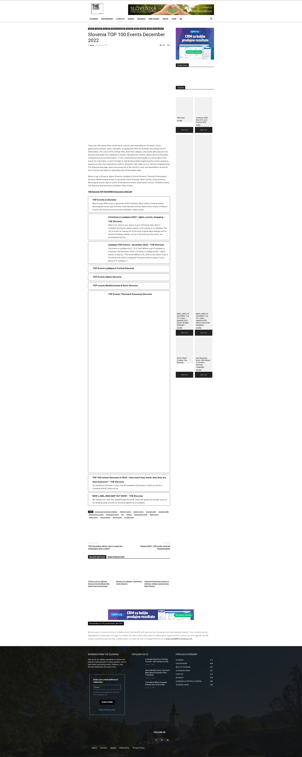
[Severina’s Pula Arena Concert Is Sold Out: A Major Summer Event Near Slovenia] (157, 571)
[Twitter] (95, 50)
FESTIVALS (129, 29)
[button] (211, 19)
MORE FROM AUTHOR (116, 557)
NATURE (142, 29)
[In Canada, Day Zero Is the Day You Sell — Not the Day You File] (137, 662)
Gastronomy (107, 19)
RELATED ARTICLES (97, 557)
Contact (103, 748)
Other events (93, 517)
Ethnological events (112, 514)
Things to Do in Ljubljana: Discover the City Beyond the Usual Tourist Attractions (98, 584)
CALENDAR (105, 25)
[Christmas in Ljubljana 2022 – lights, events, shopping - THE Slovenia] (129, 227)
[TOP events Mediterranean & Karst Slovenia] (129, 285)
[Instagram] (162, 740)
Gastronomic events (140, 514)
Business (141, 19)
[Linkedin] (167, 740)
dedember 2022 (163, 512)
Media (113, 748)
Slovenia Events (105, 517)
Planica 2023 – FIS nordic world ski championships (155, 547)
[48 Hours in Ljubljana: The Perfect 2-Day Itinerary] (129, 571)
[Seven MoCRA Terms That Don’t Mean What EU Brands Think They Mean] (137, 673)
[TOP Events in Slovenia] (129, 204)
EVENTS (96, 25)
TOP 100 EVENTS (158, 29)
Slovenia (94, 19)
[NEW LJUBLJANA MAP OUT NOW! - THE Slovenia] (129, 499)
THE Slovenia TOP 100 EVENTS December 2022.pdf (110, 192)
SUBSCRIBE (107, 702)
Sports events (117, 517)
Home (90, 25)
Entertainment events (96, 514)
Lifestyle (120, 19)
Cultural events (138, 512)
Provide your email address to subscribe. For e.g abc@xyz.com (106, 693)
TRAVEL (165, 19)
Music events (154, 514)
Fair (122, 514)
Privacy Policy (139, 748)
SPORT (149, 29)
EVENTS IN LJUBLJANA (117, 29)
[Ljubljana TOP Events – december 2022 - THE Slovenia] (129, 252)
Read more (184, 375)
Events (131, 19)
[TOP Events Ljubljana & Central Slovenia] (129, 268)
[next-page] (93, 590)
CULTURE (106, 29)
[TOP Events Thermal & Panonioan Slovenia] (129, 382)
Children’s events (125, 512)
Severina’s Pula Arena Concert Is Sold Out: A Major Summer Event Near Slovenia (156, 584)
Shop (174, 19)
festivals (129, 514)
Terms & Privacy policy (107, 709)
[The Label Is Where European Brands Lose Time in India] (137, 685)
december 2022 (151, 512)
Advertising (124, 748)
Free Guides (154, 19)
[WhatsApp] (106, 50)
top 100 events (129, 517)
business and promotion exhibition (106, 512)
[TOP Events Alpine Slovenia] (129, 277)
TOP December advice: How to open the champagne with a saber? (105, 547)
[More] (112, 50)
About (94, 748)
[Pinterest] (101, 50)
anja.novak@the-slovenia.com (179, 638)
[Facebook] (90, 50)
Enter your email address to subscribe (105, 681)
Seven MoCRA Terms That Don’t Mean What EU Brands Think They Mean (157, 672)
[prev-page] (89, 590)
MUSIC (136, 29)
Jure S (92, 45)
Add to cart (184, 130)
